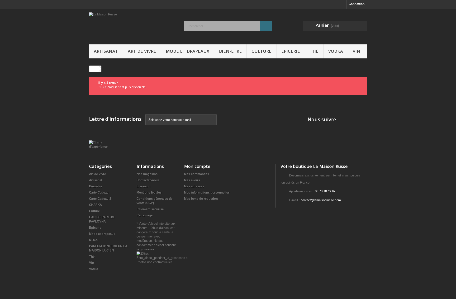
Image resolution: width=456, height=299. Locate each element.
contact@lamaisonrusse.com (321, 200)
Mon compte (197, 166)
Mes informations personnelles (207, 192)
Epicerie (290, 51)
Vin (356, 51)
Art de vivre (142, 51)
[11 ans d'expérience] (101, 144)
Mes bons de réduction (201, 198)
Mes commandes (196, 174)
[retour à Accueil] (94, 69)
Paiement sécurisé (150, 209)
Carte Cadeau (99, 192)
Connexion (357, 4)
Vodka (335, 51)
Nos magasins (147, 174)
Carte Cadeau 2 (100, 198)
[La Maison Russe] (133, 25)
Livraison (143, 186)
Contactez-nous (148, 180)
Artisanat (106, 51)
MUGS (93, 240)
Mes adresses (194, 186)
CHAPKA (95, 205)
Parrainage (144, 215)
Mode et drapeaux (187, 51)
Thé (314, 51)
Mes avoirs (192, 180)
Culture (261, 51)
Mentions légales (149, 192)
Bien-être (230, 51)
